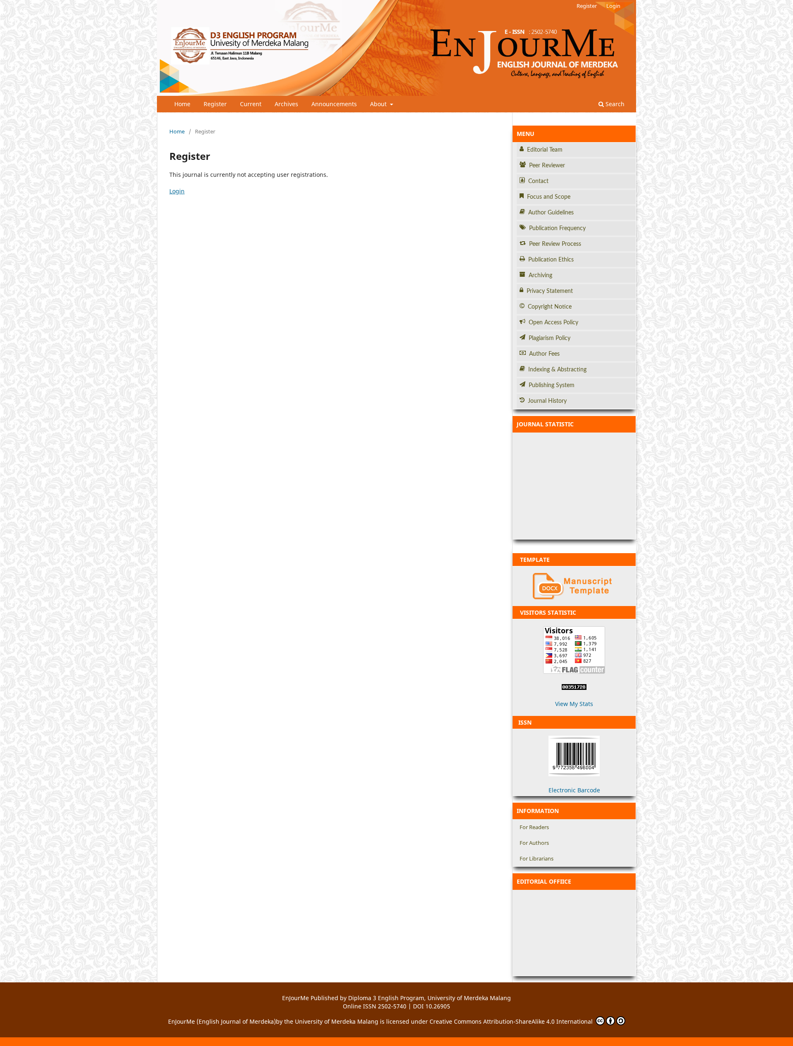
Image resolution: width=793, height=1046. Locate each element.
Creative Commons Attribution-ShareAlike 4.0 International (512, 1021)
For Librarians (536, 858)
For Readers (534, 827)
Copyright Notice (550, 307)
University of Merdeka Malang (336, 1021)
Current (250, 104)
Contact (538, 181)
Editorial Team (545, 150)
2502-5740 (392, 1006)
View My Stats (574, 704)
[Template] (574, 586)
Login (613, 6)
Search (614, 104)
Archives (286, 104)
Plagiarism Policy (549, 338)
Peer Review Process (555, 244)
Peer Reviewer (547, 166)
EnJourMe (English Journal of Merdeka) (222, 1021)
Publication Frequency (557, 228)
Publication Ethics (551, 260)
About (379, 104)
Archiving (540, 275)
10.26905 (437, 1006)
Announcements (334, 104)
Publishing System (552, 385)
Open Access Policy (553, 323)
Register (215, 104)
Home (182, 104)
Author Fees (544, 354)
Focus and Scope (548, 197)
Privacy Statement (550, 291)
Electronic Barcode (574, 790)
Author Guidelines (551, 213)
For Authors (534, 842)
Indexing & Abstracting (557, 370)
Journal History (547, 401)
